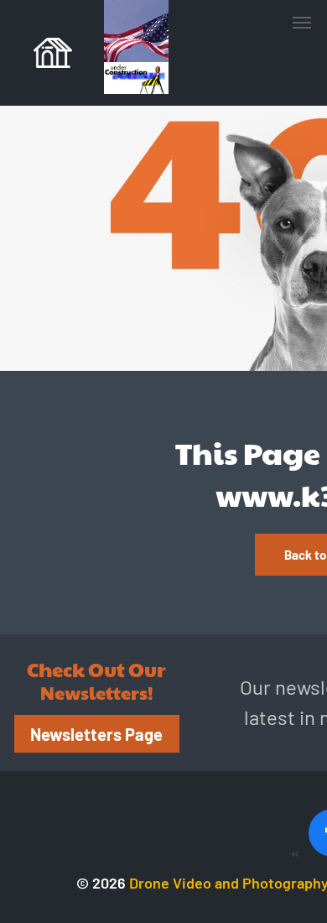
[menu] (302, 22)
